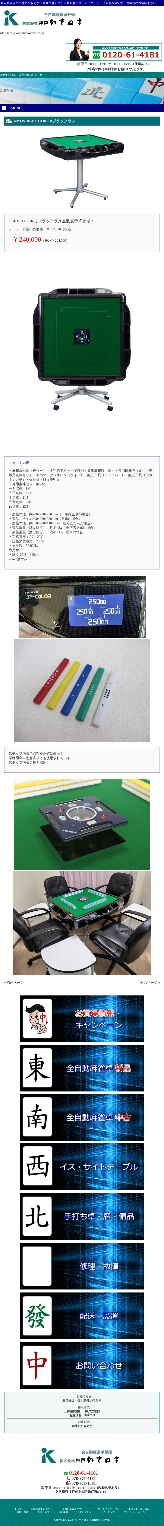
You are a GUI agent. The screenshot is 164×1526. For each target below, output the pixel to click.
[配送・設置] (82, 1315)
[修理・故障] (82, 1266)
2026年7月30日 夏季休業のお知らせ (21, 74)
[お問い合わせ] (82, 1365)
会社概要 (63, 1512)
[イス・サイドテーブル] (82, 1166)
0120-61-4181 (83, 1473)
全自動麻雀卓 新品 (42, 1509)
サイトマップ (108, 1512)
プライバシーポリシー (135, 1512)
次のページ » (150, 982)
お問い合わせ (84, 1512)
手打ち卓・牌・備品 (138, 1509)
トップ (18, 1509)
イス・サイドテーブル (107, 1509)
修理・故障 (23, 1512)
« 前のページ (14, 982)
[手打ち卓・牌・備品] (82, 1216)
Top (154, 1516)
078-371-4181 (83, 1478)
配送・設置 (44, 1512)
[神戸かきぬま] (45, 26)
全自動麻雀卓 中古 (74, 1509)
